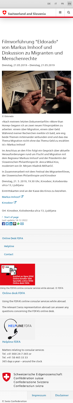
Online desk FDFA (13, 293)
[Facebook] (4, 223)
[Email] (22, 223)
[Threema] (15, 223)
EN (69, 3)
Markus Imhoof (11, 196)
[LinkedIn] (11, 223)
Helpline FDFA (11, 341)
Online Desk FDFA (12, 238)
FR (62, 3)
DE (49, 3)
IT (56, 3)
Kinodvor (7, 202)
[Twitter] (7, 223)
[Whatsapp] (18, 223)
